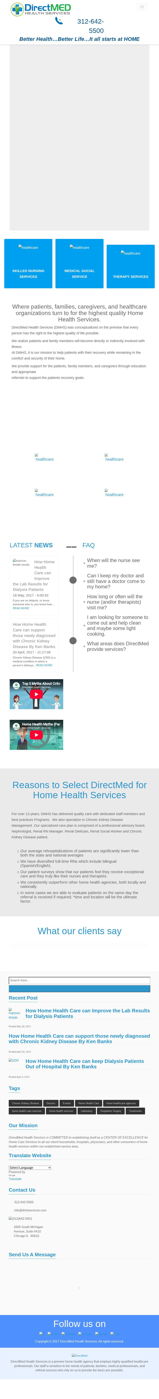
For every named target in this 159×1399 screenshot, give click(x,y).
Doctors (51, 1103)
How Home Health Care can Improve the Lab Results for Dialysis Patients (88, 1013)
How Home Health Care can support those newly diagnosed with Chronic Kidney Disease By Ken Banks (34, 635)
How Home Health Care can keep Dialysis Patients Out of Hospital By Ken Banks (85, 1064)
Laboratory (87, 1111)
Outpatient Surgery (110, 1111)
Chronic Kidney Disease (25, 1103)
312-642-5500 (24, 1202)
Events (67, 1103)
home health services (61, 1111)
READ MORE (21, 608)
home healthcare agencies (121, 1103)
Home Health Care (88, 1103)
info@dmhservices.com (30, 1210)
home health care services (27, 1111)
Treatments (135, 1111)
